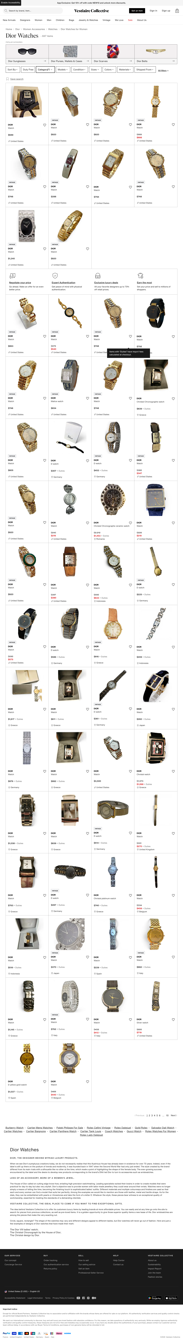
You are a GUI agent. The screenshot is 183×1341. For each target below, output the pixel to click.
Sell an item (137, 10)
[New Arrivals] (18, 20)
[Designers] (32, 20)
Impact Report (154, 1268)
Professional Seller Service (91, 1272)
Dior (17, 29)
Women (38, 20)
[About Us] (149, 20)
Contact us (118, 1264)
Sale (130, 20)
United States (29, 1337)
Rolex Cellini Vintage (99, 1128)
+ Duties (146, 408)
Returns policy (50, 1268)
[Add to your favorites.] (44, 125)
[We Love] (126, 20)
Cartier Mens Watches (40, 1128)
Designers (25, 20)
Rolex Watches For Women (160, 1131)
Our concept (10, 1260)
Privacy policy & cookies (63, 1298)
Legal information (35, 1298)
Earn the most (144, 282)
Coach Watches (114, 1131)
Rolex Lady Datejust (91, 1135)
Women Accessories (34, 29)
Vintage (106, 20)
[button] (177, 11)
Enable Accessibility (10, 2)
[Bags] (76, 20)
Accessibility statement (15, 1298)
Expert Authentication (63, 282)
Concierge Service (13, 1264)
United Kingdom (16, 1337)
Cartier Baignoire (36, 1131)
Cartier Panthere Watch (63, 1131)
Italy (52, 1337)
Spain (47, 1337)
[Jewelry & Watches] (100, 20)
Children (60, 20)
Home (9, 29)
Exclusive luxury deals (106, 282)
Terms (47, 1298)
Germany (39, 1337)
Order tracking (50, 1260)
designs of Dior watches (37, 1223)
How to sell (83, 1260)
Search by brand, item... (20, 10)
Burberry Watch (15, 1128)
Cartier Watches (13, 1131)
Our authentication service (56, 1264)
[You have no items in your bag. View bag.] (177, 11)
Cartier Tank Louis (90, 1131)
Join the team (154, 1272)
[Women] (44, 20)
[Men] (53, 20)
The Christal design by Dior (24, 1235)
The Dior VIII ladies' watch (24, 1229)
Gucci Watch (134, 1131)
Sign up (166, 10)
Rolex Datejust (122, 1128)
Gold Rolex (141, 1128)
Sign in (153, 10)
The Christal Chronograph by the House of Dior (35, 1232)
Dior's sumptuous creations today (38, 1163)
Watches (52, 29)
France (5, 1337)
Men (49, 20)
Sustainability (154, 1264)
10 (167, 1115)
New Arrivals (9, 20)
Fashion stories (155, 1276)
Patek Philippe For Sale (69, 1128)
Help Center (119, 1260)
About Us (141, 20)
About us (152, 1260)
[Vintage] (113, 20)
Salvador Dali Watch (162, 1128)
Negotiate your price (20, 282)
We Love (119, 20)
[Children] (66, 20)
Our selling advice (86, 1264)
